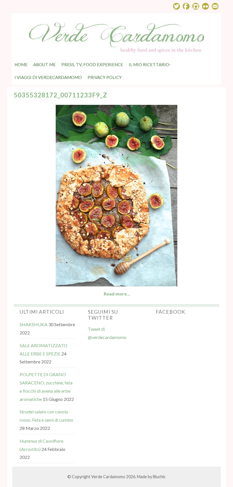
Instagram (195, 6)
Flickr (205, 6)
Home (21, 64)
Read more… (117, 293)
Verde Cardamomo (108, 476)
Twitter (176, 6)
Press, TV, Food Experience (92, 64)
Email (215, 6)
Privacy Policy (105, 77)
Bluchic (159, 476)
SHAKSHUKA (33, 324)
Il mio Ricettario (149, 64)
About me (44, 64)
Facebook (186, 6)
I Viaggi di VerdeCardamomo (48, 77)
